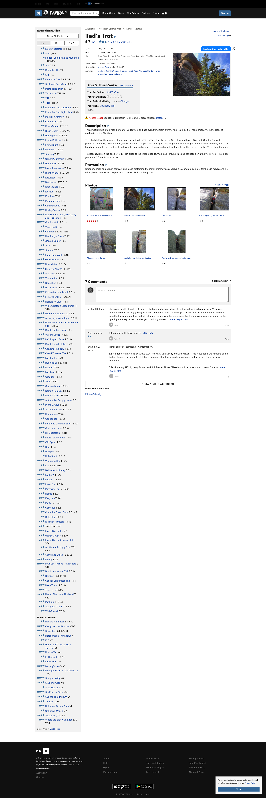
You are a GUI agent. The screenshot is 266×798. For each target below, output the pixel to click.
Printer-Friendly (93, 394)
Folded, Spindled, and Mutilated (62, 57)
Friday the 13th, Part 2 (56, 292)
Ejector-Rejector (53, 48)
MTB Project (152, 772)
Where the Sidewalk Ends (58, 719)
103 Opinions (126, 85)
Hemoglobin (51, 135)
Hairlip (48, 493)
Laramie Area (115, 29)
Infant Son (50, 484)
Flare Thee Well (53, 254)
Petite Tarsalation (54, 88)
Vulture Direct (52, 334)
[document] (239, 785)
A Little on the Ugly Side (58, 547)
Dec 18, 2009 (115, 371)
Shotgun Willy (52, 678)
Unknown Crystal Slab (57, 706)
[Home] (52, 13)
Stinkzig (49, 154)
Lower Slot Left (53, 531)
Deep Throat (51, 585)
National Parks (196, 772)
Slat (47, 65)
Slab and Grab (52, 682)
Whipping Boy (52, 460)
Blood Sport (51, 130)
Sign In (225, 13)
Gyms (121, 13)
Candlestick (51, 121)
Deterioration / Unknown (58, 635)
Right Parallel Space (55, 330)
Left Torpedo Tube (54, 339)
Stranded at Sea (53, 409)
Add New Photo (222, 185)
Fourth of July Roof (55, 437)
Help (105, 763)
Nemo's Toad (52, 395)
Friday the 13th (53, 296)
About (106, 758)
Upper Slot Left (53, 535)
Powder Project (197, 767)
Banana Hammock (54, 621)
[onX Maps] (42, 753)
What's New (133, 13)
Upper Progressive (54, 158)
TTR (47, 102)
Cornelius (50, 507)
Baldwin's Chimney (55, 470)
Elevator (49, 191)
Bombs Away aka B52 (56, 571)
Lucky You (50, 661)
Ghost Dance (52, 259)
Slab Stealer (51, 687)
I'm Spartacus (52, 432)
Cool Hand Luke (53, 428)
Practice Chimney (54, 116)
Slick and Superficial (56, 84)
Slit (47, 74)
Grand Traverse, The (55, 353)
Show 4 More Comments (158, 383)
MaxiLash (50, 372)
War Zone (50, 273)
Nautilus (138, 29)
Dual (47, 447)
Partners (146, 13)
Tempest (49, 701)
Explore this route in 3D (215, 49)
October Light (52, 205)
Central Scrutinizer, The (57, 580)
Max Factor (51, 358)
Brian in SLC (94, 346)
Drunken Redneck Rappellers (60, 563)
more (172, 319)
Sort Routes (55, 729)
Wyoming (103, 29)
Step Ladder (51, 186)
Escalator (50, 177)
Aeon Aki (138, 71)
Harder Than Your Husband (59, 594)
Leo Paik (101, 71)
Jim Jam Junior (52, 240)
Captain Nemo (52, 386)
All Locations (90, 29)
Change (124, 101)
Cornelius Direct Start (56, 512)
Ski (78, 4)
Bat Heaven (51, 182)
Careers (40, 777)
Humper (49, 451)
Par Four (49, 601)
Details (159, 117)
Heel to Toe (51, 652)
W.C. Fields (51, 226)
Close (239, 789)
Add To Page (223, 35)
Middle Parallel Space (56, 313)
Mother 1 (49, 474)
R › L (57, 43)
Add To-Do (112, 92)
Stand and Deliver (54, 554)
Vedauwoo (127, 29)
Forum (156, 13)
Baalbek (49, 367)
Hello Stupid (51, 456)
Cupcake (50, 631)
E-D (47, 640)
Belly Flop (50, 517)
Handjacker (51, 163)
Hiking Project (196, 758)
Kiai (47, 465)
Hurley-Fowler (52, 210)
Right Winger (52, 172)
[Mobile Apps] (164, 13)
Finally (48, 559)
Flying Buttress (53, 140)
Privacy (147, 794)
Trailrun (67, 4)
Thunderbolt (51, 278)
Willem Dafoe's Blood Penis (59, 305)
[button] (176, 74)
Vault (48, 381)
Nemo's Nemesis (53, 390)
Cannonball (51, 418)
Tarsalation (51, 93)
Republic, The (52, 70)
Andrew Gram (103, 67)
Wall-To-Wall (51, 611)
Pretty (48, 502)
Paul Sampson (95, 333)
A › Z (71, 43)
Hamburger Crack (54, 236)
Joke (47, 245)
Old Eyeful (50, 442)
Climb (38, 4)
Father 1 (49, 479)
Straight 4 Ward (53, 606)
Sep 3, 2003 (182, 319)
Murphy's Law (52, 666)
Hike (56, 4)
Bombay (49, 575)
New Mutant (51, 264)
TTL (47, 98)
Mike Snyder (148, 71)
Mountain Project (155, 767)
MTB (48, 4)
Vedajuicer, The (53, 715)
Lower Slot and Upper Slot (59, 540)
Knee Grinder (52, 126)
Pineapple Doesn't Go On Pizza (61, 670)
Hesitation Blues (53, 301)
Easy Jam (50, 498)
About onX (41, 772)
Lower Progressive (54, 168)
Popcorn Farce (52, 201)
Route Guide (109, 13)
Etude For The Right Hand (59, 112)
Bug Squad (51, 362)
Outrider (49, 231)
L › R (43, 43)
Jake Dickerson (115, 74)
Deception (50, 282)
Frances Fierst (126, 71)
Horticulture (51, 414)
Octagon (49, 376)
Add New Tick (107, 105)
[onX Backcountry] (94, 3)
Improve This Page (220, 31)
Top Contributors (155, 763)
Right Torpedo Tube (55, 344)
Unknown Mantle (54, 710)
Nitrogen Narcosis (54, 521)
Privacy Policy (250, 783)
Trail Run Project (197, 763)
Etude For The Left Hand (58, 107)
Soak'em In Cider (54, 692)
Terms (139, 794)
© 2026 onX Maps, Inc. (125, 794)
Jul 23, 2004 (147, 333)
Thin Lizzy (50, 590)
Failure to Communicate (58, 423)
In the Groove (52, 404)
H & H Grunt (51, 287)
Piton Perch (51, 149)
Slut (47, 53)
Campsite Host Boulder (57, 626)
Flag (227, 325)
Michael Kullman (96, 309)
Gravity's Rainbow (54, 348)
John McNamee (112, 71)
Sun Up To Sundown (56, 696)
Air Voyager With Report (57, 318)
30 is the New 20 (54, 268)
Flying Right (51, 144)
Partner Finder (110, 772)
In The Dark (51, 656)
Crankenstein (52, 222)
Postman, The (52, 488)
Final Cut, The (52, 79)
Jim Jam (49, 250)
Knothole (50, 196)
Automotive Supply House (58, 400)
